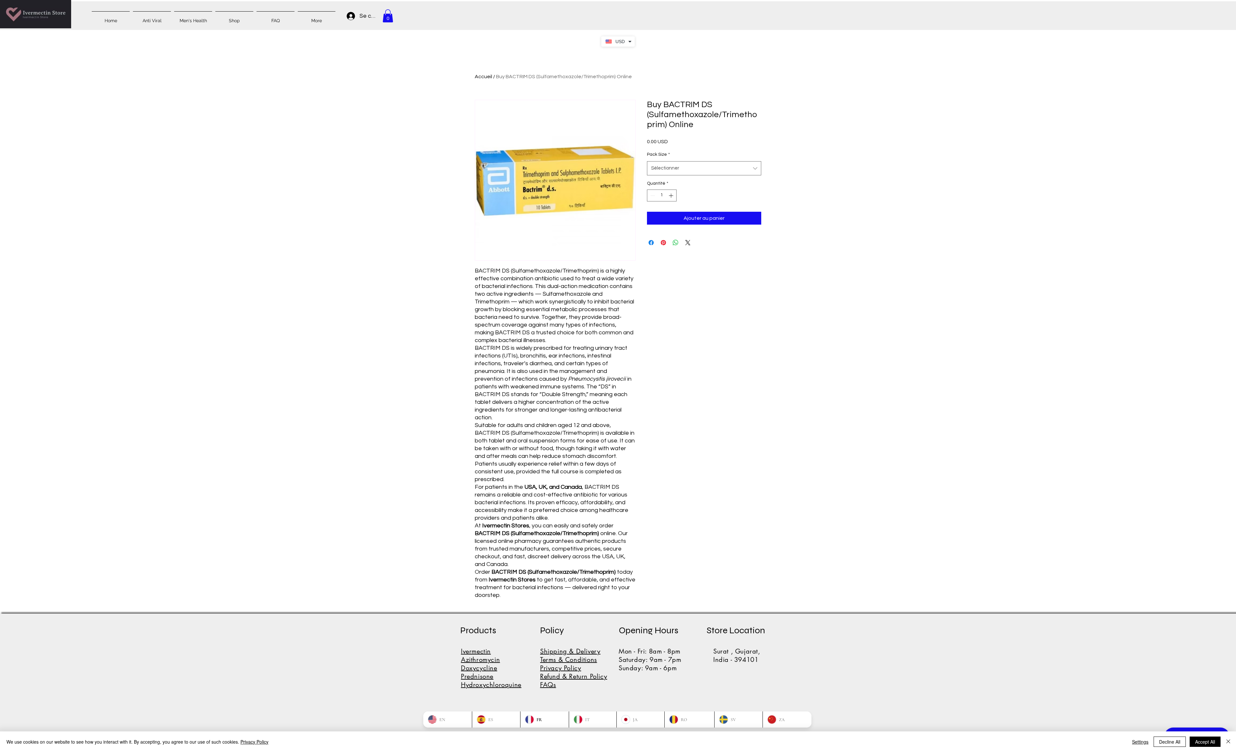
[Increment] (672, 195)
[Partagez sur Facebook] (651, 242)
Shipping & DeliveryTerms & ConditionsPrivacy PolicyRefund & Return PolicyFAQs (573, 668)
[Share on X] (688, 242)
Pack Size (658, 154)
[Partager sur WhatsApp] (675, 242)
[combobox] (704, 168)
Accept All (1205, 741)
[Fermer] (1228, 742)
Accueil (483, 76)
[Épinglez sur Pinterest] (663, 242)
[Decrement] (652, 195)
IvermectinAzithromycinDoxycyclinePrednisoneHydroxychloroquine (491, 668)
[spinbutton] (662, 195)
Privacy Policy (254, 741)
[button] (387, 16)
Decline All (1169, 741)
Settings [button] (1140, 741)
